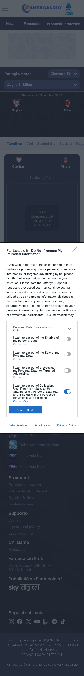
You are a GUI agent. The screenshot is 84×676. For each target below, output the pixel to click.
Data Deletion (17, 425)
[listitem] (42, 329)
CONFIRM (25, 410)
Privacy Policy (66, 425)
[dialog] (42, 338)
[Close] (76, 251)
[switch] (67, 339)
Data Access (42, 425)
